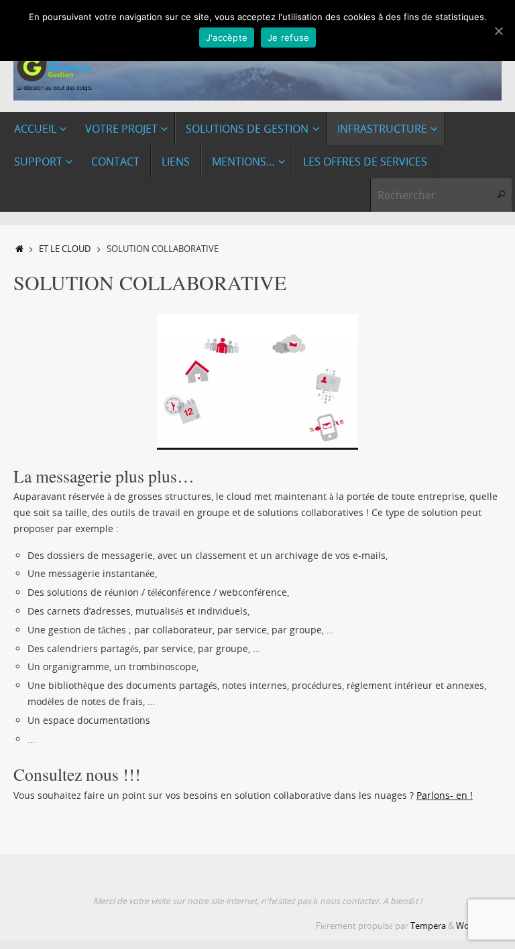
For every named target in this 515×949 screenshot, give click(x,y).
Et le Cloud (65, 249)
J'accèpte (226, 37)
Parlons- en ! (444, 795)
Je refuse (288, 37)
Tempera (428, 926)
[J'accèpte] (498, 31)
